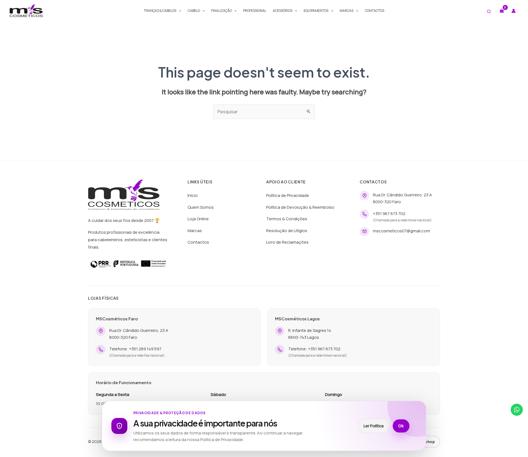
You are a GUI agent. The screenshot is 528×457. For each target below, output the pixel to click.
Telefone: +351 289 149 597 (135, 349)
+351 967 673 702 (389, 213)
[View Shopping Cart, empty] (501, 10)
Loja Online (198, 219)
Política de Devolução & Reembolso (300, 207)
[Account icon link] (514, 11)
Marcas (346, 10)
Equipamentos (316, 10)
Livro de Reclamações (287, 242)
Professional (254, 10)
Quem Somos (201, 207)
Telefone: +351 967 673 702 (314, 349)
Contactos (374, 10)
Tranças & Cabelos (160, 10)
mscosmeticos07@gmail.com (401, 231)
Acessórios (282, 10)
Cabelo (194, 10)
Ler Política (374, 425)
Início (193, 195)
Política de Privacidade (287, 195)
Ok (401, 425)
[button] (178, 11)
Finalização (221, 10)
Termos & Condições (286, 219)
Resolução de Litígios (286, 230)
